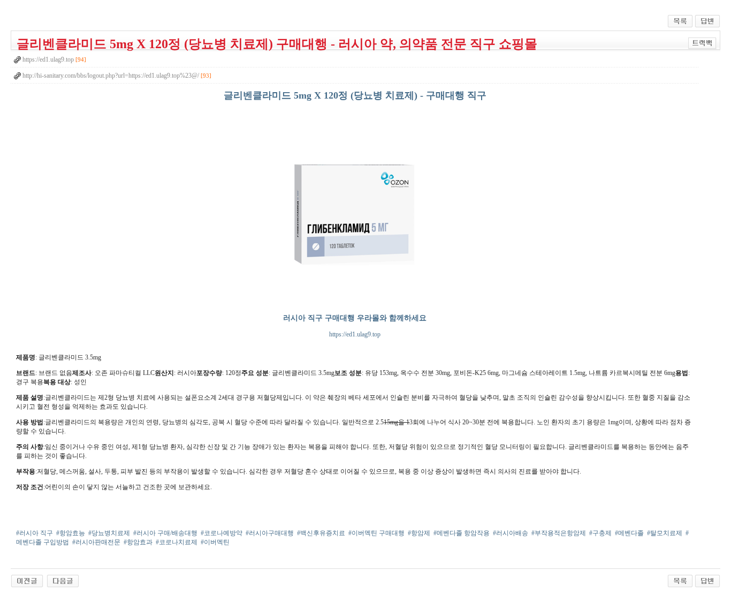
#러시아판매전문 (96, 542)
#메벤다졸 (629, 533)
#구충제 (600, 533)
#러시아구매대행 (270, 533)
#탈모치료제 (664, 533)
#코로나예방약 (221, 533)
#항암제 (419, 533)
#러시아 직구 (34, 533)
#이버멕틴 (215, 542)
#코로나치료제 (176, 542)
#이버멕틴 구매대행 (376, 533)
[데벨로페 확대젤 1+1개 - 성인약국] (63, 580)
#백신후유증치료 (321, 533)
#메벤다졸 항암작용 (461, 533)
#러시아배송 (510, 533)
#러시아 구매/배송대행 (165, 533)
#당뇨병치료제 (109, 533)
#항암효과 (138, 542)
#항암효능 (70, 533)
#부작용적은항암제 (558, 533)
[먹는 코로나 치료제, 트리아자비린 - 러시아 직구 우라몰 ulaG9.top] (27, 580)
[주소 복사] (702, 43)
